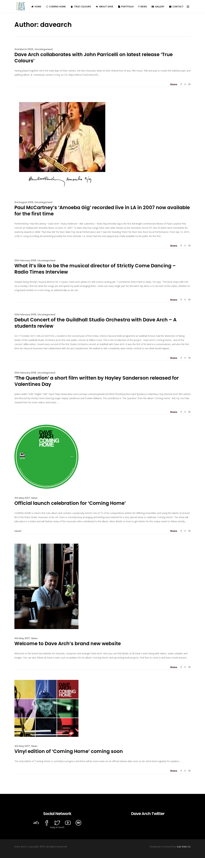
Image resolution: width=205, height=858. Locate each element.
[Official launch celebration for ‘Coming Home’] (46, 456)
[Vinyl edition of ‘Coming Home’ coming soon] (46, 708)
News (34, 498)
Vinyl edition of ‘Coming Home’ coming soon (68, 751)
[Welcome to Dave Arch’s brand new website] (46, 586)
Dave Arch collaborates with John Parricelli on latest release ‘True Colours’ (93, 57)
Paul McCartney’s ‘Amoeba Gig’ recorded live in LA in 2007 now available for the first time (102, 210)
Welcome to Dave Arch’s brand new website (67, 643)
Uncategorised (44, 49)
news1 (17, 531)
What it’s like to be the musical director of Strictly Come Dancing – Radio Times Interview (95, 268)
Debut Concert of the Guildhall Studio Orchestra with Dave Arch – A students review (95, 322)
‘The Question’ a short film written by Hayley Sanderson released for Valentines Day (96, 381)
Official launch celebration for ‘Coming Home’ (70, 503)
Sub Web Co (184, 846)
